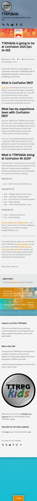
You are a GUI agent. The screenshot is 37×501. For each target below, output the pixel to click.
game (8, 249)
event (16, 267)
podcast (17, 249)
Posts (15, 62)
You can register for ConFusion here (15, 223)
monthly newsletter (21, 244)
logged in (15, 282)
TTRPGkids (10, 14)
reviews (22, 247)
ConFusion (5, 88)
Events (26, 59)
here (7, 432)
